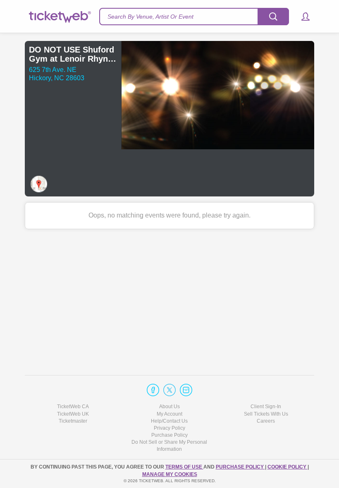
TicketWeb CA (73, 406)
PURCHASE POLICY (240, 467)
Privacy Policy (169, 428)
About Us (169, 406)
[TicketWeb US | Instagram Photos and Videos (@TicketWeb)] (186, 390)
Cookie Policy (287, 467)
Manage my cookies (169, 474)
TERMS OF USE (184, 467)
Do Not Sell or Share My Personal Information (169, 445)
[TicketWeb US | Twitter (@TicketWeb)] (169, 390)
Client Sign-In (266, 406)
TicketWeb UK (73, 414)
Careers (266, 421)
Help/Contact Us (169, 421)
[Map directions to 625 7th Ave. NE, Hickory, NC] (39, 184)
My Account (169, 414)
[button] (302, 16)
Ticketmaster (73, 421)
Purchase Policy (169, 435)
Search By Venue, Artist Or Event (150, 16)
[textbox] (194, 16)
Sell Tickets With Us (266, 414)
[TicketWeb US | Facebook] (153, 390)
